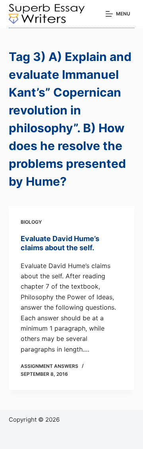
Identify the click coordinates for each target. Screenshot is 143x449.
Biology (31, 222)
